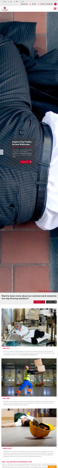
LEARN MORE (38, 302)
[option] (29, 152)
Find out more (16, 162)
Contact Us (49, 302)
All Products (16, 165)
